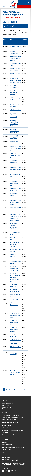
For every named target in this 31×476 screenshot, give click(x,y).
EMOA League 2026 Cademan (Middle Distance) (15, 202)
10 (20, 389)
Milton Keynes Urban (15, 347)
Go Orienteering (6, 425)
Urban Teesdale (14, 300)
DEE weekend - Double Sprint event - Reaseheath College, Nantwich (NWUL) (15, 277)
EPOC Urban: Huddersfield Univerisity (13, 92)
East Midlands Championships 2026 (14, 183)
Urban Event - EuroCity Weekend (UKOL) (15, 372)
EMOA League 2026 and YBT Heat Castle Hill (15, 148)
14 (24, 389)
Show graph (10, 26)
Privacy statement (7, 444)
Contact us (5, 452)
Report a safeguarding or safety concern (13, 447)
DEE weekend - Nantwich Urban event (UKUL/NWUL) (15, 268)
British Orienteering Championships (11, 435)
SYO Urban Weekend (15, 110)
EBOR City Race (14, 141)
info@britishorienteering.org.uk (10, 415)
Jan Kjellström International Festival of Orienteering (12, 431)
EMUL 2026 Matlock (15, 207)
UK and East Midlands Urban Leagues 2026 (14, 115)
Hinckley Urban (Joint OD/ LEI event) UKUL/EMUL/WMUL (15, 80)
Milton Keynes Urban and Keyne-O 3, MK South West (15, 58)
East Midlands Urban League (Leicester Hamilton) (15, 315)
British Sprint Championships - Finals (14, 322)
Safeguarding (5, 428)
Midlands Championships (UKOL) (14, 305)
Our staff (4, 442)
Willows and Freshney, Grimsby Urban (15, 155)
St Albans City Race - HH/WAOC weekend (15, 244)
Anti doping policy (7, 450)
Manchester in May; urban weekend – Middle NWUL (15, 131)
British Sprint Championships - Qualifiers (14, 329)
